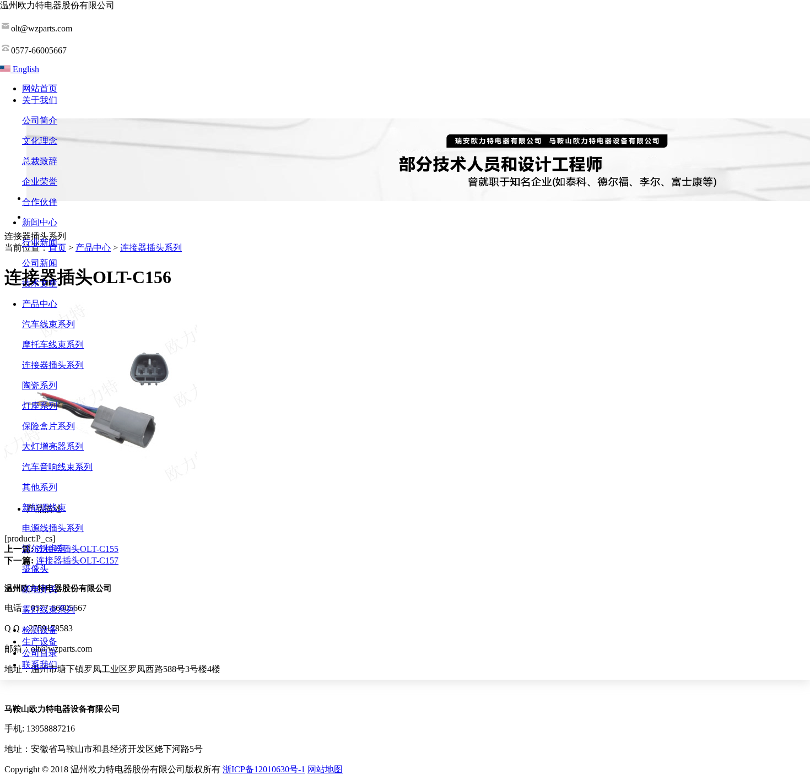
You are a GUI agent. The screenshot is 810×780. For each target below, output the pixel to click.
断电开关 (39, 589)
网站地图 (325, 769)
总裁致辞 (39, 161)
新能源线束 (44, 507)
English (24, 69)
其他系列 (39, 487)
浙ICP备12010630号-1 (264, 769)
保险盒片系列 (48, 426)
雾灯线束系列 (48, 609)
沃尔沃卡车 (44, 548)
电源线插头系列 (53, 528)
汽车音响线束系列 (57, 467)
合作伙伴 (39, 202)
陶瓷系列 (39, 385)
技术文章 (39, 283)
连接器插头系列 (53, 365)
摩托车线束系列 (53, 344)
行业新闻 (39, 242)
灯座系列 (39, 405)
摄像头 (35, 568)
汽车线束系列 (48, 324)
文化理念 (39, 140)
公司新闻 (39, 263)
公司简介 (39, 120)
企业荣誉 (39, 181)
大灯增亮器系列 (53, 446)
